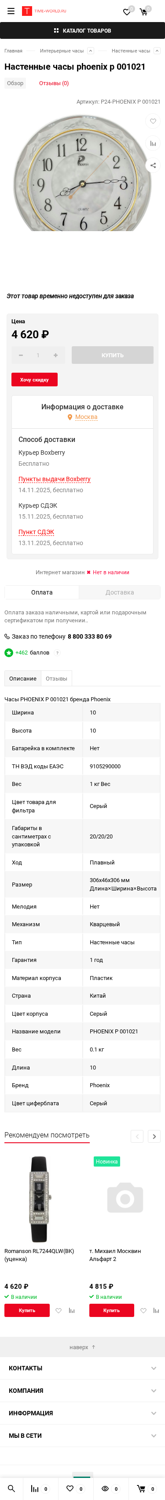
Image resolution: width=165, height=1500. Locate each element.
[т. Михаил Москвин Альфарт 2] (125, 1199)
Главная (13, 50)
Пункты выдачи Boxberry (54, 479)
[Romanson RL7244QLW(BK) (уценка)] (40, 1199)
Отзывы (56, 678)
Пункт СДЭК (36, 531)
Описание (23, 678)
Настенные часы (131, 50)
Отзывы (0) (54, 83)
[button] (154, 1136)
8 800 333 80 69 (90, 636)
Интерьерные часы (62, 50)
